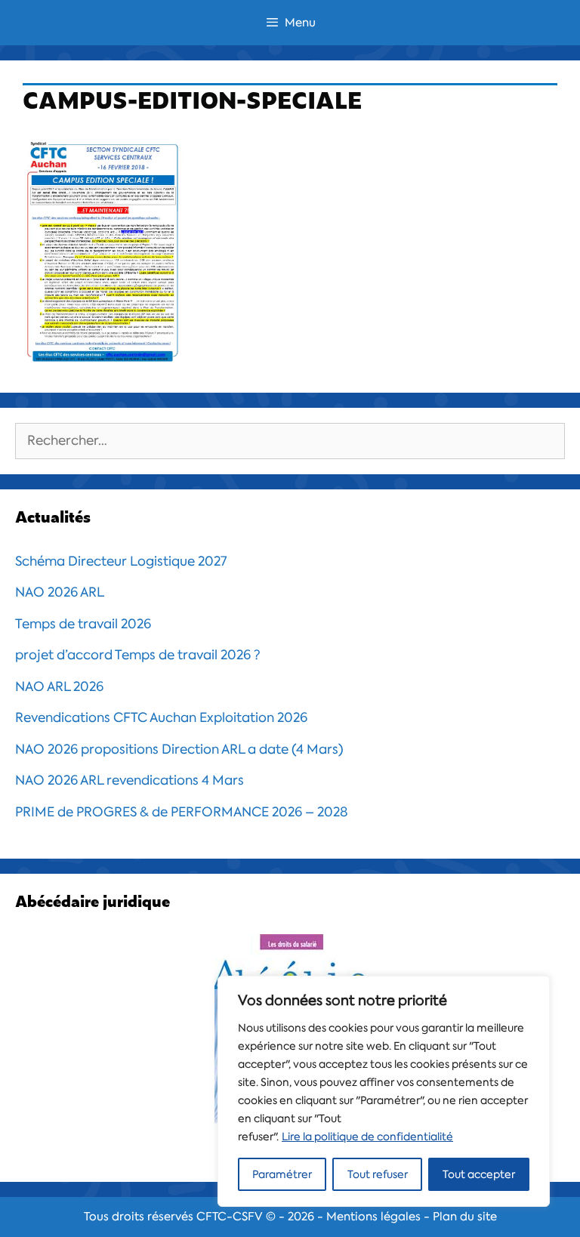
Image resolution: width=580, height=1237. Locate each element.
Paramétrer (282, 1174)
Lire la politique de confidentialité (367, 1136)
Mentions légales (373, 1216)
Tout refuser (377, 1174)
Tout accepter (479, 1174)
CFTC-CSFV (229, 1216)
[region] (384, 1091)
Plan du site (465, 1216)
